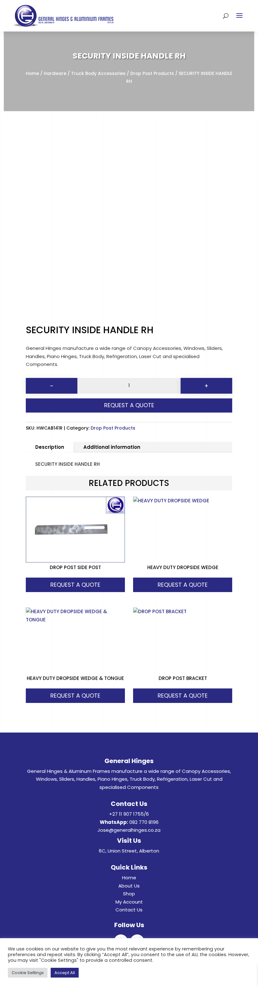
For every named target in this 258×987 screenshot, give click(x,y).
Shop (129, 893)
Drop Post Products (152, 74)
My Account (129, 902)
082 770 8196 (144, 822)
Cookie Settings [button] (28, 973)
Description (49, 447)
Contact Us (129, 909)
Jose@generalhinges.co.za (129, 830)
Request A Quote (129, 405)
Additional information (111, 447)
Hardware (55, 74)
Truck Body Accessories (98, 74)
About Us (129, 885)
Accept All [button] (64, 973)
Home (32, 74)
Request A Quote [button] (75, 585)
